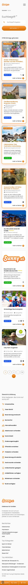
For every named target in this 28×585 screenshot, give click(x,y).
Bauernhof (5, 553)
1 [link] (5, 372)
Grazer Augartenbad (8, 570)
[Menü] (24, 4)
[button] (3, 582)
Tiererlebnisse (6, 547)
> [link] (13, 376)
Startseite (4, 10)
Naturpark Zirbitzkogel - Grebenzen (13, 563)
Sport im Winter (7, 544)
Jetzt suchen (14, 28)
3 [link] (13, 372)
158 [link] (22, 372)
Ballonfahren (6, 550)
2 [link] (9, 372)
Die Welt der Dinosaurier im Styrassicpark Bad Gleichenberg (12, 560)
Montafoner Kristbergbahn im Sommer (14, 567)
